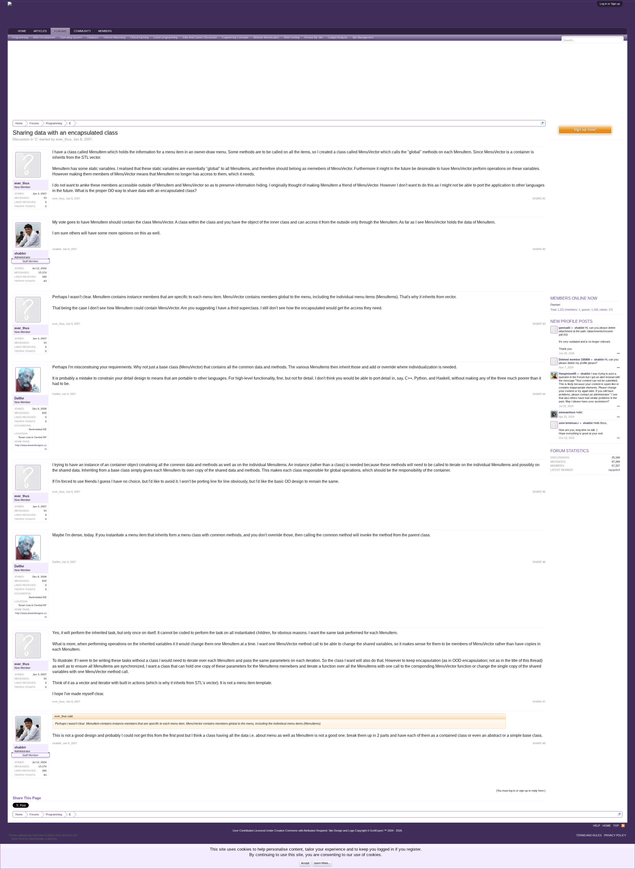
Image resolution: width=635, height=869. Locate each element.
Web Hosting (291, 37)
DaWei (19, 398)
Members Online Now (573, 298)
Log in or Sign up (610, 3)
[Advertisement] (317, 80)
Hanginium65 (567, 373)
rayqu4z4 (614, 469)
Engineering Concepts (235, 37)
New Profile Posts (571, 321)
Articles (40, 31)
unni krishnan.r (569, 422)
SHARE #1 (539, 198)
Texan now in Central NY (32, 437)
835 (44, 413)
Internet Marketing (115, 37)
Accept (305, 863)
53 (45, 197)
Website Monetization (266, 37)
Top (616, 825)
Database (93, 37)
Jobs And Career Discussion (200, 37)
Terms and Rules (589, 835)
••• (618, 353)
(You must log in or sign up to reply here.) (520, 790)
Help (596, 825)
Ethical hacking (139, 37)
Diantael (555, 304)
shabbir (20, 253)
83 (45, 281)
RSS (623, 825)
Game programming (166, 37)
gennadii (564, 327)
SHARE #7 (539, 701)
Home (22, 31)
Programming (20, 37)
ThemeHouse (66, 838)
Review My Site (313, 37)
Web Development (44, 37)
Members (105, 31)
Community (82, 31)
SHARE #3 (539, 323)
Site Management (362, 37)
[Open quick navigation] (542, 123)
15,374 (42, 272)
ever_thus (63, 139)
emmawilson (567, 412)
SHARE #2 (539, 249)
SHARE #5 (539, 491)
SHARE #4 (539, 393)
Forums (60, 31)
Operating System (71, 37)
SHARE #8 (539, 743)
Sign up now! (585, 130)
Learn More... (322, 863)
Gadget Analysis (338, 37)
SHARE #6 (539, 561)
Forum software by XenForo (43, 835)
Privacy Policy (615, 835)
